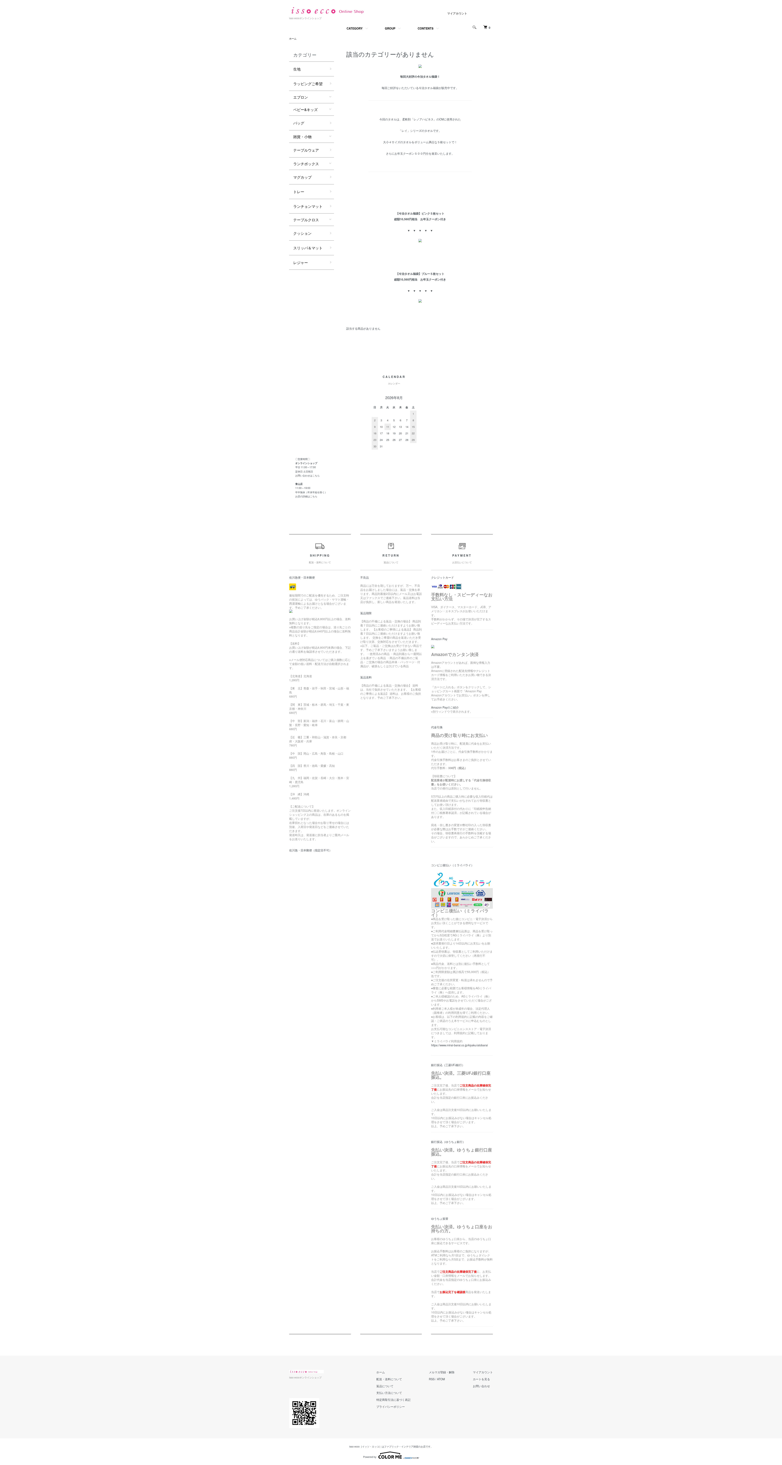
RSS (432, 1379)
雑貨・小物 (302, 136)
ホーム (293, 38)
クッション (302, 233)
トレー (298, 191)
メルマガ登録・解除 (442, 1372)
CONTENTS (425, 28)
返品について (384, 1386)
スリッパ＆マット (308, 247)
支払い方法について (389, 1393)
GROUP (390, 28)
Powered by (369, 1456)
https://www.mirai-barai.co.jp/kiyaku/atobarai (459, 1045)
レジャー (300, 262)
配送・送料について (389, 1379)
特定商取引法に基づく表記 (393, 1400)
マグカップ (302, 177)
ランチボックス (306, 163)
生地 (297, 69)
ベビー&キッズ (305, 109)
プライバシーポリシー (390, 1406)
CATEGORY (354, 28)
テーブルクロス (306, 219)
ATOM (441, 1379)
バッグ (298, 122)
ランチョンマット (308, 206)
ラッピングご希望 (308, 83)
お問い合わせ (481, 1386)
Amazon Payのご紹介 (445, 707)
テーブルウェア (306, 150)
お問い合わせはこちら (307, 475)
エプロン (300, 97)
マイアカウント (457, 13)
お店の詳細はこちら (306, 496)
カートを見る (481, 1379)
